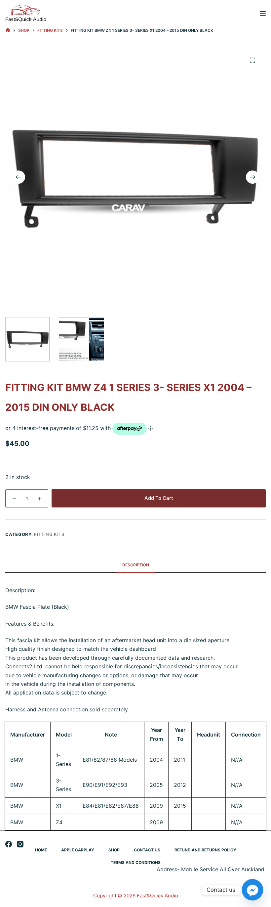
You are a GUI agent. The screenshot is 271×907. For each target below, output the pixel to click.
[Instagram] (20, 844)
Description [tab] (135, 564)
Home (41, 849)
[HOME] (7, 30)
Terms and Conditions (136, 862)
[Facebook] (8, 844)
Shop (114, 849)
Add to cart (158, 498)
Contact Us (147, 849)
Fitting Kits (49, 534)
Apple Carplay (77, 849)
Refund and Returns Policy (205, 849)
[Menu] (263, 14)
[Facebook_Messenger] (252, 890)
